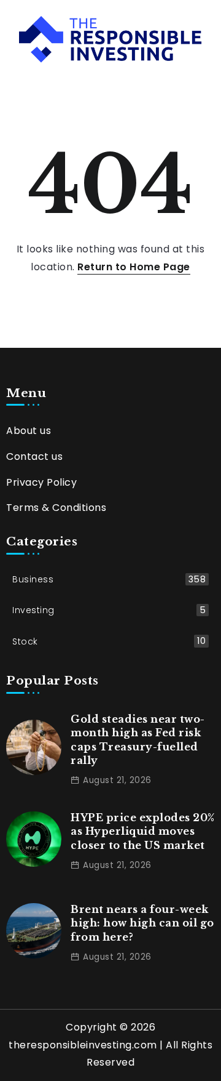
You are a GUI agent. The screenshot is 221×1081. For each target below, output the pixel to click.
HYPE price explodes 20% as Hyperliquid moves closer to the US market (143, 831)
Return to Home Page (133, 267)
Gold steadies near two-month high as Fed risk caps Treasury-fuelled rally (138, 739)
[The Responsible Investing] (111, 38)
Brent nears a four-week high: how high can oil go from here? (142, 923)
